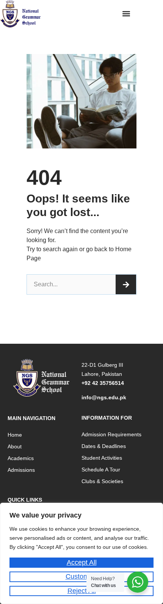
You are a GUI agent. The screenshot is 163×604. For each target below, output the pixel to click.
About (15, 446)
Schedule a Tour (101, 470)
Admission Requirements (111, 434)
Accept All (82, 562)
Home (15, 435)
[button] (126, 13)
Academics (21, 458)
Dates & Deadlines (104, 446)
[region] (81, 553)
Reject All (81, 591)
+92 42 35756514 (103, 383)
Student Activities (102, 458)
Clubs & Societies (102, 481)
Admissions (21, 470)
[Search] (126, 284)
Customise (82, 576)
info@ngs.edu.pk (104, 397)
